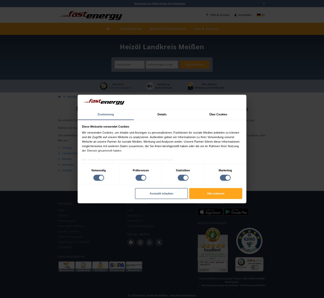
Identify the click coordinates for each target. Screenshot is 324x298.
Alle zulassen (215, 193)
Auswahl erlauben (161, 193)
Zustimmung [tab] (106, 114)
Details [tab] (162, 114)
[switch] (141, 178)
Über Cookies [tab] (218, 114)
